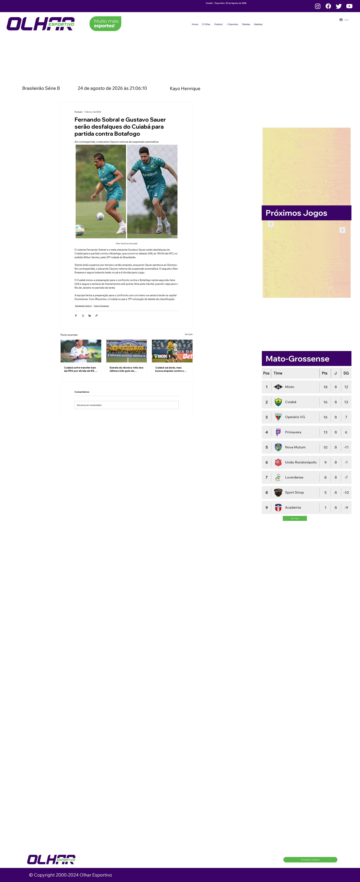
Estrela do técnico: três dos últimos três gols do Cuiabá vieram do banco (126, 369)
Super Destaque (101, 306)
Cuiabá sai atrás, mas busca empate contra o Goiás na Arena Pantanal (170, 369)
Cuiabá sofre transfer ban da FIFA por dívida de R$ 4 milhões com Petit (80, 369)
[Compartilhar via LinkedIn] (89, 315)
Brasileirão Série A (83, 306)
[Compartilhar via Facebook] (76, 315)
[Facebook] (328, 6)
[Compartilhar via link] (96, 315)
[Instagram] (317, 6)
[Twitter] (338, 6)
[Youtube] (349, 6)
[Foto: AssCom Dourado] (81, 351)
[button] (218, 24)
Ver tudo (189, 334)
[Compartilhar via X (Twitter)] (82, 315)
